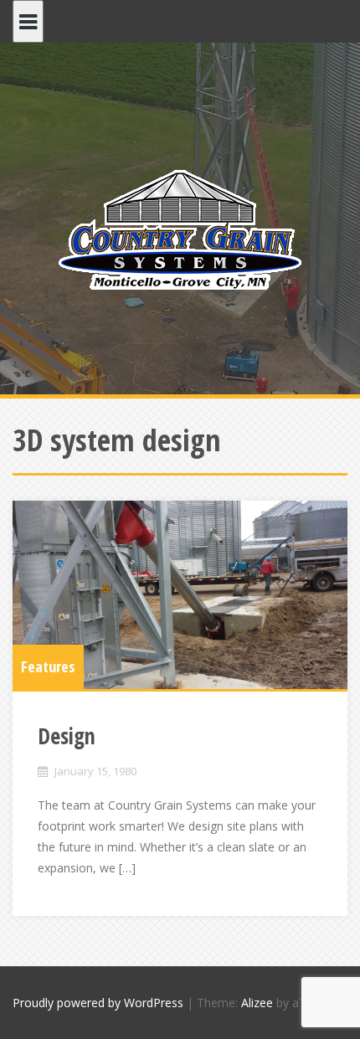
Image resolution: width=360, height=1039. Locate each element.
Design (66, 736)
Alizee (257, 1003)
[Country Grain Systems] (180, 229)
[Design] (180, 595)
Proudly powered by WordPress (98, 1003)
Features (48, 666)
